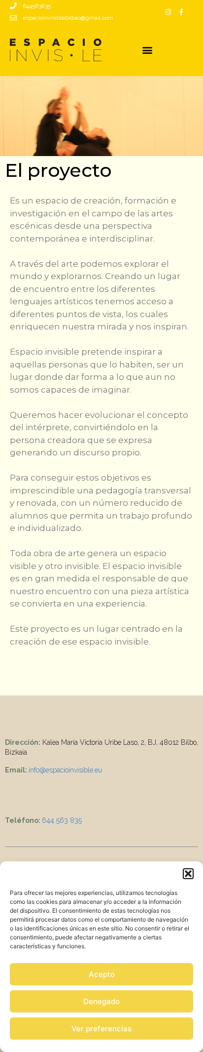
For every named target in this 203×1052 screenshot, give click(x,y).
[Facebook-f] (181, 11)
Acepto (102, 974)
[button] (188, 874)
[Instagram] (168, 11)
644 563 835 (62, 820)
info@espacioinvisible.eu (65, 770)
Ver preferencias (101, 1028)
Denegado (101, 1001)
